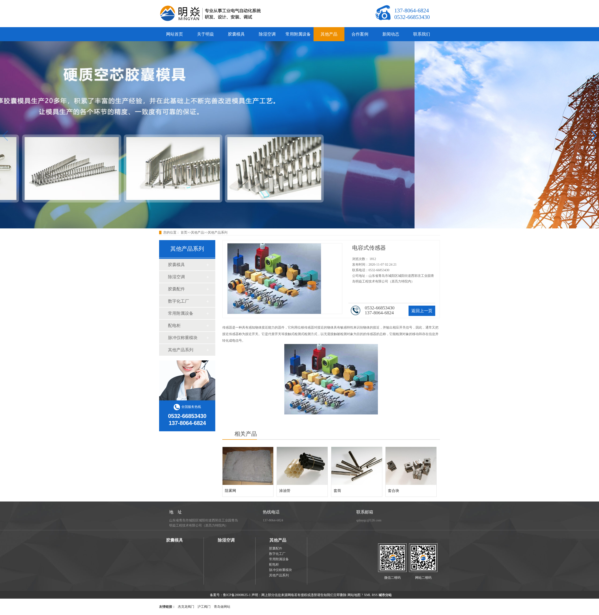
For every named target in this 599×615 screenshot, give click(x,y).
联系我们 (421, 34)
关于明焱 (205, 34)
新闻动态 (390, 34)
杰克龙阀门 (186, 606)
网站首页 (174, 34)
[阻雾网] (248, 466)
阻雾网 (230, 491)
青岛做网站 (222, 606)
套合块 (393, 491)
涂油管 (284, 491)
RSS (375, 595)
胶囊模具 (236, 34)
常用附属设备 (298, 34)
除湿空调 (267, 34)
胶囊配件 (176, 289)
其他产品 (329, 34)
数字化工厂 (178, 301)
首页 (184, 232)
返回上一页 (421, 310)
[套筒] (356, 466)
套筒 (337, 491)
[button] (593, 136)
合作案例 (359, 34)
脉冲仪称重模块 (182, 337)
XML (367, 595)
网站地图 (354, 595)
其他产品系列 (217, 232)
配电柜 (174, 325)
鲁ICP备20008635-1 (237, 595)
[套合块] (411, 466)
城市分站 (385, 595)
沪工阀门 (204, 606)
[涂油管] (302, 466)
